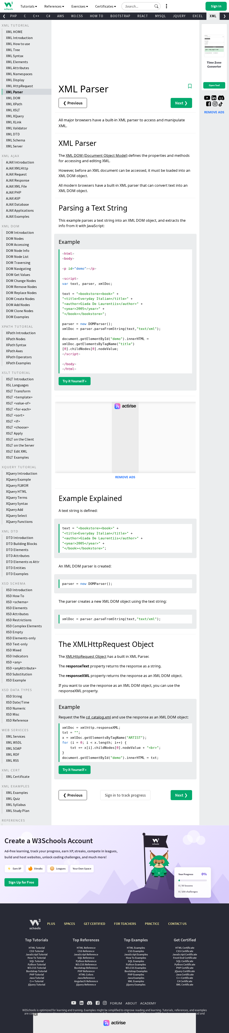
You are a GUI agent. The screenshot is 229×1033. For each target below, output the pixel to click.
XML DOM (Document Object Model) (96, 155)
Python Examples (136, 964)
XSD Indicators (17, 656)
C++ (36, 16)
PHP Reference (86, 971)
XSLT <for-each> (18, 409)
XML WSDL (14, 742)
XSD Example (16, 680)
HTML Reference (86, 947)
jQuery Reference (86, 984)
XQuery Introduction (21, 473)
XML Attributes (17, 68)
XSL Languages (17, 385)
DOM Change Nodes (21, 280)
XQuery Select (16, 515)
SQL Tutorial (37, 961)
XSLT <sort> (15, 415)
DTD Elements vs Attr (22, 561)
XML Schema (15, 140)
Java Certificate (185, 974)
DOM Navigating (18, 268)
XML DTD (13, 134)
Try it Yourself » (75, 381)
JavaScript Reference (86, 954)
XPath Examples (18, 363)
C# (48, 16)
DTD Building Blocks (21, 543)
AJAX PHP (13, 192)
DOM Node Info (17, 250)
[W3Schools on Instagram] (215, 104)
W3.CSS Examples (136, 967)
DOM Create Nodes (20, 298)
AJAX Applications (20, 210)
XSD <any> (14, 662)
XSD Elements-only (21, 638)
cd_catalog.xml (98, 717)
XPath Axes (14, 351)
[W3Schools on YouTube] (207, 98)
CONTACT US (177, 923)
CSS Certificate (184, 951)
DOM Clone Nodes (19, 310)
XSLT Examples (17, 457)
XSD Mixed (13, 650)
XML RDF (12, 754)
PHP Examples (136, 974)
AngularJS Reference (86, 981)
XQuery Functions (19, 521)
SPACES (69, 923)
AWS (60, 16)
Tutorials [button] (27, 6)
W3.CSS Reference (86, 964)
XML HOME (14, 31)
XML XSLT (13, 110)
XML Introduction (19, 37)
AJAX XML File (16, 186)
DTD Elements (17, 549)
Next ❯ (181, 103)
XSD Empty (14, 632)
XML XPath (14, 104)
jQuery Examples (135, 984)
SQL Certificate (184, 961)
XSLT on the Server (20, 445)
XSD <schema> (17, 602)
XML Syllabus (16, 804)
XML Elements (17, 62)
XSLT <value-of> (18, 403)
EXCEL (198, 16)
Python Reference (86, 961)
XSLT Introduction (20, 379)
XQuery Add (14, 509)
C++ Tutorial (36, 981)
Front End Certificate (185, 957)
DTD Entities (16, 567)
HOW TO (96, 16)
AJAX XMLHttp (17, 168)
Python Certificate (184, 964)
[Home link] (8, 6)
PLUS (51, 923)
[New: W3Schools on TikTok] (221, 104)
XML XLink (13, 122)
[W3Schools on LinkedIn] (214, 98)
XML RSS (12, 760)
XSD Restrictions (19, 620)
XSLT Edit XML (16, 451)
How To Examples (136, 957)
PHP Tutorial (37, 974)
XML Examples (17, 792)
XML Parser (14, 92)
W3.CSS (77, 16)
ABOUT (131, 1003)
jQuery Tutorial (36, 984)
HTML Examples (136, 947)
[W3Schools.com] (35, 926)
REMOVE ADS (125, 477)
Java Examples (135, 977)
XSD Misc (12, 714)
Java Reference (86, 977)
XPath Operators (19, 357)
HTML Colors (86, 974)
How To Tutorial (37, 957)
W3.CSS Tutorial (37, 967)
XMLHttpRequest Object (86, 656)
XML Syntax (14, 56)
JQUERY (179, 16)
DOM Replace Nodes (21, 292)
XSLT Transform (18, 391)
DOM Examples (17, 317)
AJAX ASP (13, 198)
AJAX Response (17, 180)
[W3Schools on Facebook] (208, 104)
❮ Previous (73, 103)
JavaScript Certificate (184, 954)
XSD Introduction (19, 590)
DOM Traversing (18, 262)
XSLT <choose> (17, 427)
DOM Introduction (20, 232)
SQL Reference (86, 957)
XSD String (14, 696)
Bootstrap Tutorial (36, 971)
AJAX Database (17, 204)
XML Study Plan (17, 810)
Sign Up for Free (21, 882)
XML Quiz (13, 798)
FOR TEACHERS (125, 923)
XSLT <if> (13, 421)
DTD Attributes (18, 555)
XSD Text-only (17, 644)
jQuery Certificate (185, 971)
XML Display (15, 80)
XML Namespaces (19, 74)
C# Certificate (184, 981)
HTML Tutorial (37, 947)
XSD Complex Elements (24, 626)
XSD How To (15, 596)
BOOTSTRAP (120, 16)
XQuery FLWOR (17, 485)
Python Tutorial (37, 964)
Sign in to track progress (125, 795)
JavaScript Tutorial (36, 954)
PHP (13, 16)
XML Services (15, 736)
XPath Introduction (21, 333)
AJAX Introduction (20, 162)
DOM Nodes (15, 238)
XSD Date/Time (17, 702)
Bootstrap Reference (86, 967)
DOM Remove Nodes (21, 286)
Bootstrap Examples (136, 971)
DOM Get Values (18, 274)
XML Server (14, 146)
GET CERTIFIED (94, 923)
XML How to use (18, 43)
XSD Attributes (17, 614)
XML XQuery (15, 116)
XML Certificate (18, 776)
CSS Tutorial (37, 951)
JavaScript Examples (136, 954)
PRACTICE (152, 923)
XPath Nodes (15, 339)
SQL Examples (136, 961)
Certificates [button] (104, 6)
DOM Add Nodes (18, 304)
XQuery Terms (16, 497)
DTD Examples (17, 573)
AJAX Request (16, 174)
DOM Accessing (17, 244)
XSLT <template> (19, 397)
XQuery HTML (16, 491)
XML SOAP (13, 748)
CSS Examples (136, 951)
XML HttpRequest (19, 86)
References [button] (53, 6)
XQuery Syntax (17, 503)
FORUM (116, 1003)
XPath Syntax (16, 345)
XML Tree (13, 50)
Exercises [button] (78, 6)
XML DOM (13, 98)
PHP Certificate (184, 967)
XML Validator (16, 128)
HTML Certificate (184, 947)
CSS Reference (86, 951)
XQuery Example (18, 479)
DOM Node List (17, 256)
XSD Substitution (19, 674)
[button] (156, 6)
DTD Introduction (19, 537)
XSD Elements (17, 608)
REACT (142, 16)
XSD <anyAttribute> (21, 668)
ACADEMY (148, 1003)
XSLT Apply (14, 433)
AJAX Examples (17, 216)
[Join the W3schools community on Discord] (221, 98)
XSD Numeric (15, 708)
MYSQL (160, 16)
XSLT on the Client (20, 439)
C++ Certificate (184, 977)
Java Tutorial (36, 977)
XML (213, 16)
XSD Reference (17, 720)
